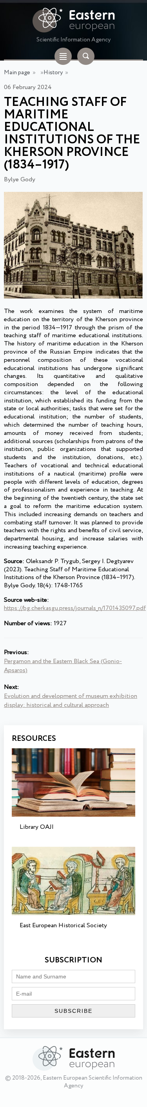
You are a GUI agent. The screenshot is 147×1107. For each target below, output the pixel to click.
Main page (17, 72)
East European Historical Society (63, 925)
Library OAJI (37, 827)
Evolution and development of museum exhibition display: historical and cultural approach (70, 701)
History (53, 72)
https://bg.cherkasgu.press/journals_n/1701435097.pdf (75, 608)
